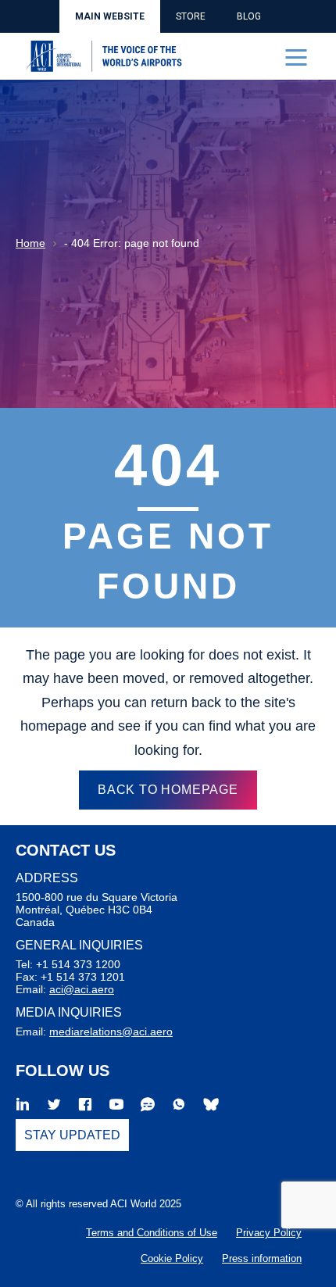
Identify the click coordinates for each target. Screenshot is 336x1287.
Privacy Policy (269, 1233)
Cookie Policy (172, 1258)
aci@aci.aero (81, 989)
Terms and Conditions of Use (151, 1233)
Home (30, 243)
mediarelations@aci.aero (111, 1031)
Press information (262, 1258)
